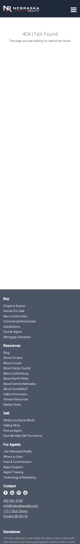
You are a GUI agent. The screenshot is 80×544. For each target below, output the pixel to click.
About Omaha (12, 357)
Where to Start (13, 456)
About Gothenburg (15, 373)
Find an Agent (12, 331)
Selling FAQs (11, 425)
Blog (6, 352)
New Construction (15, 316)
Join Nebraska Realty (17, 451)
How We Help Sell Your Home (22, 435)
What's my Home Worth (19, 420)
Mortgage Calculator (17, 337)
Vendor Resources (15, 399)
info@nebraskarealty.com (20, 506)
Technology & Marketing (19, 477)
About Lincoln (12, 363)
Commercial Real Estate (19, 321)
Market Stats (12, 404)
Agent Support (13, 467)
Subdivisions (11, 326)
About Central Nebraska (19, 384)
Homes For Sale (14, 311)
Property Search (14, 306)
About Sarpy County (17, 368)
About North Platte (16, 378)
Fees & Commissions (17, 462)
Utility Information (15, 394)
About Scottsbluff (15, 389)
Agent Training (13, 472)
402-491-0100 (13, 500)
